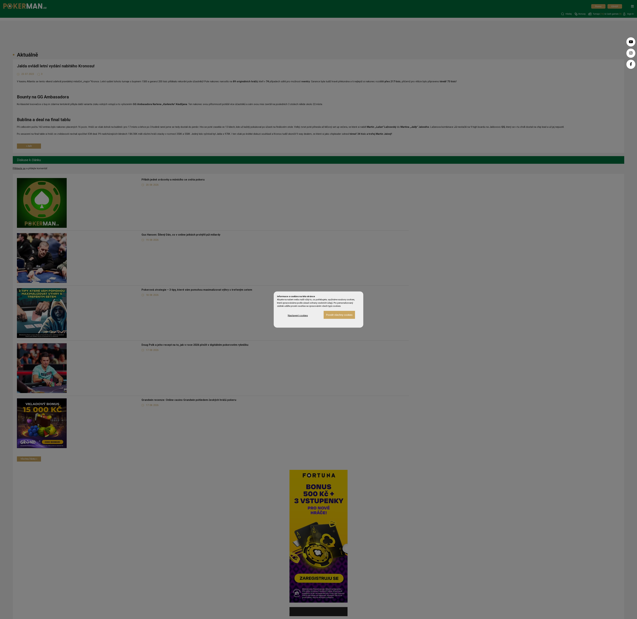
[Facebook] (630, 64)
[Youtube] (630, 41)
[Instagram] (630, 53)
